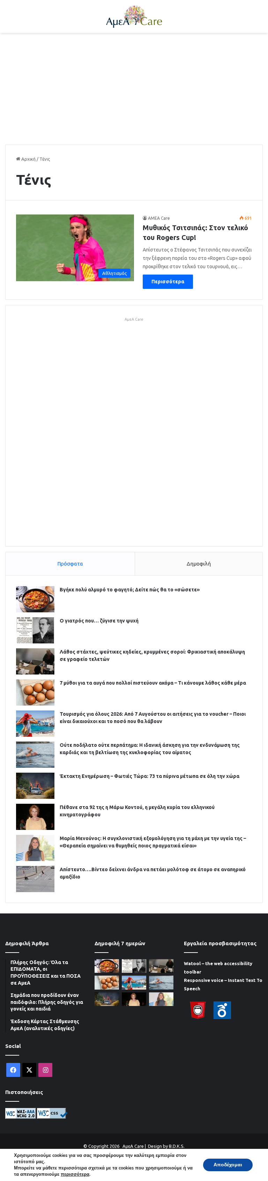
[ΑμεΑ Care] (134, 16)
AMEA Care (159, 218)
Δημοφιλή (199, 564)
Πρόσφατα (70, 564)
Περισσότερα (167, 281)
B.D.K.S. (177, 1146)
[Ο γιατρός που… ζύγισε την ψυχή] (35, 630)
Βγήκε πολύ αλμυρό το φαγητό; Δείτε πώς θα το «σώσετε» (130, 589)
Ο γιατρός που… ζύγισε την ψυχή (99, 621)
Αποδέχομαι (228, 1164)
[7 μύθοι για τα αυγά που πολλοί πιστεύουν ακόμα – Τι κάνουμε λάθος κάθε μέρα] (35, 692)
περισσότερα (75, 1174)
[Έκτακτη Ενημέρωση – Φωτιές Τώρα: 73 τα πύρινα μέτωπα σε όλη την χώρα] (35, 786)
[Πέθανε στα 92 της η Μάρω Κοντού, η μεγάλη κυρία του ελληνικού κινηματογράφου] (35, 817)
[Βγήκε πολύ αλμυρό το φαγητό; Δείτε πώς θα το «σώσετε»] (35, 599)
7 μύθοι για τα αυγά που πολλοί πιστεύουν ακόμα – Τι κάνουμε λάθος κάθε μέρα (153, 683)
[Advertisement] (134, 89)
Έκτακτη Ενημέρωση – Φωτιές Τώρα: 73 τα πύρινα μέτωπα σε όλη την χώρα (149, 776)
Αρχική (28, 158)
